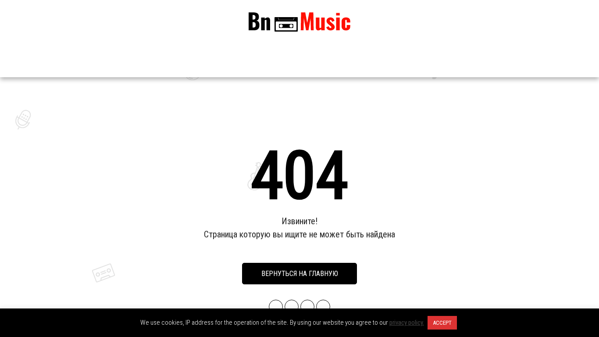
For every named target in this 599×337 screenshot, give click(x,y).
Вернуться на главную (299, 273)
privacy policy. (406, 322)
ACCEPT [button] (442, 322)
